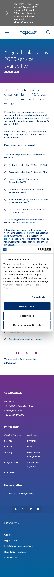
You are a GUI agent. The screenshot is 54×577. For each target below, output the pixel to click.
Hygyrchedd (10, 540)
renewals (8, 238)
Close (49, 13)
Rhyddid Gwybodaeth (15, 551)
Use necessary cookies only (27, 325)
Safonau (8, 440)
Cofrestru (9, 446)
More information (23, 22)
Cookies (8, 534)
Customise (25, 315)
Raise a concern (16, 331)
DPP (29, 446)
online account (28, 222)
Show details (38, 297)
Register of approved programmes (26, 339)
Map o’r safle (10, 557)
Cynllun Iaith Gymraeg (33, 464)
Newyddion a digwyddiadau (34, 454)
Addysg (8, 452)
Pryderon (31, 440)
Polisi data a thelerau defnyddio (19, 546)
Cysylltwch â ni (11, 462)
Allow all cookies (27, 306)
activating (29, 232)
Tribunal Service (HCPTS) (21, 493)
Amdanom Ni (33, 435)
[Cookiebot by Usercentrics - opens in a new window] (38, 249)
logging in (38, 229)
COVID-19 (9, 472)
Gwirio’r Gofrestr (12, 435)
